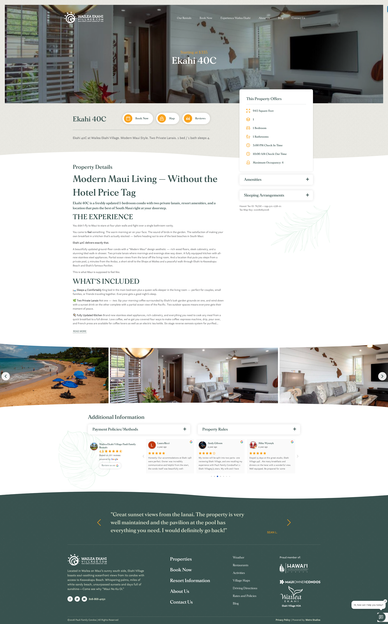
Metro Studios (313, 619)
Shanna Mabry (216, 443)
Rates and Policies (244, 596)
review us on (108, 465)
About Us (264, 18)
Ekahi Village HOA (291, 605)
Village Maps (241, 580)
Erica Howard (164, 443)
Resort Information (190, 580)
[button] (382, 376)
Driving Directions (245, 588)
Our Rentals (184, 18)
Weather (238, 557)
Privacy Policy (283, 619)
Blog (280, 18)
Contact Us (298, 18)
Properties (181, 559)
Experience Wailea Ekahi (235, 18)
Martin (262, 443)
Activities (239, 572)
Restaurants (240, 565)
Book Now (206, 18)
